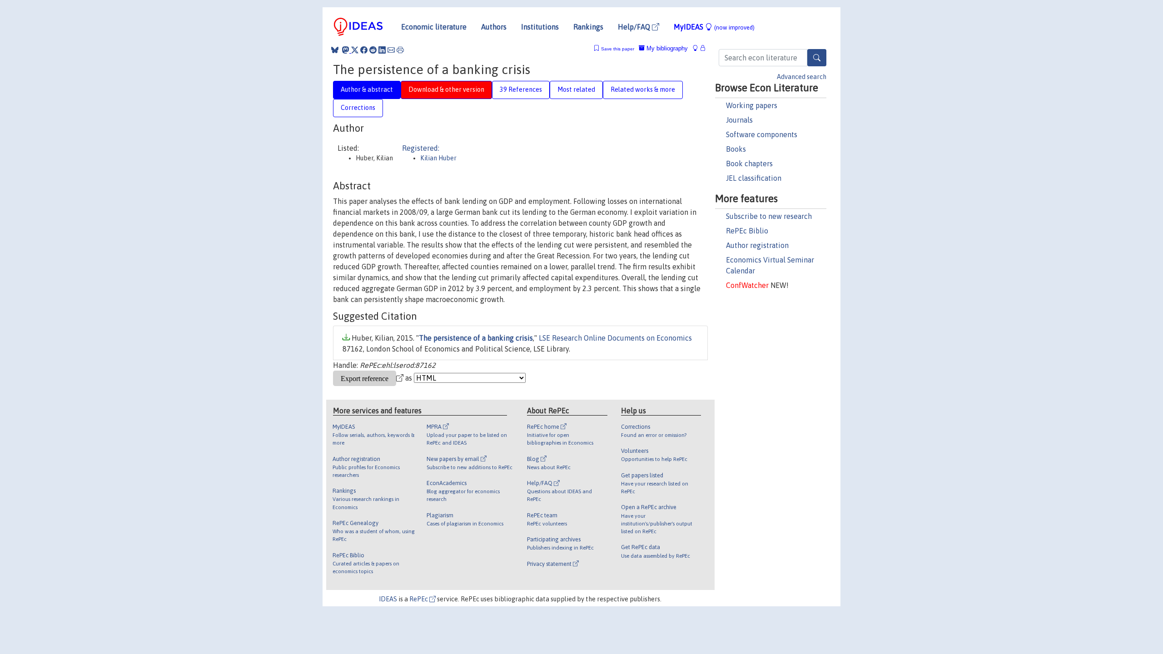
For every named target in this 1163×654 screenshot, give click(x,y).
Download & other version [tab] (446, 89)
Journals (739, 120)
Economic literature (434, 27)
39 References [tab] (521, 89)
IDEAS (388, 599)
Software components (761, 134)
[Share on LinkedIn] (382, 50)
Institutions (540, 27)
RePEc (419, 599)
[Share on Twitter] (354, 50)
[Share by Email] (391, 50)
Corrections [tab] (358, 107)
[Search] (816, 57)
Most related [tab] (576, 89)
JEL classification (753, 178)
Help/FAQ (635, 27)
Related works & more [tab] (643, 89)
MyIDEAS (714, 27)
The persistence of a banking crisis (476, 338)
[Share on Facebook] (364, 50)
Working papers (751, 105)
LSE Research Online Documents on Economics (615, 338)
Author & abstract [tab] (367, 89)
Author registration (757, 245)
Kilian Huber (438, 158)
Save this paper (617, 48)
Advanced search (801, 76)
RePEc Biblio (747, 231)
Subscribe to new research (769, 216)
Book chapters (749, 163)
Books (736, 149)
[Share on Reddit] (373, 50)
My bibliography (666, 48)
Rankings (588, 27)
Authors (494, 27)
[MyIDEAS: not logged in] (698, 48)
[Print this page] (400, 50)
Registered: (420, 148)
